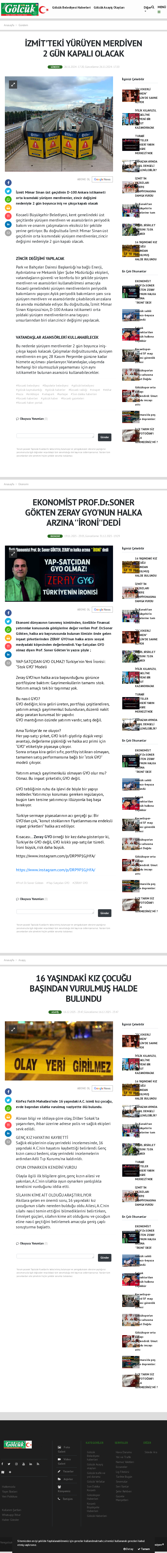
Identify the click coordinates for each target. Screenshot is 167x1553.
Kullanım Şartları (11, 1510)
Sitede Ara (151, 1452)
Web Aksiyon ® (155, 1544)
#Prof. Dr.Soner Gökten (29, 883)
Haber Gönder (10, 1520)
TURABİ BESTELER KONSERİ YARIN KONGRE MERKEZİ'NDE (144, 144)
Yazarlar (67, 1471)
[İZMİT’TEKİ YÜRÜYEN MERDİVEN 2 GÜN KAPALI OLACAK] (59, 123)
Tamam (145, 1549)
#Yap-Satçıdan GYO (57, 883)
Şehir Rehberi (124, 1491)
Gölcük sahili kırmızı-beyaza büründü (144, 315)
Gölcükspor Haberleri (93, 1497)
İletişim (67, 1499)
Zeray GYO (43, 836)
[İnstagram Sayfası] (18, 1464)
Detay (129, 1549)
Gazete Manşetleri (122, 1498)
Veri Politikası (9, 1496)
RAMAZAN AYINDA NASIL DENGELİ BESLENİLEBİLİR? (146, 166)
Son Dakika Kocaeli (93, 1488)
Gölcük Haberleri (97, 1516)
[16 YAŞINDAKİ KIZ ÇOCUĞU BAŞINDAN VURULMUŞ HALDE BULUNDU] (59, 1051)
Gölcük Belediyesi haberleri (71, 7)
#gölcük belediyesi (82, 385)
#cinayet (95, 390)
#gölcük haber (49, 398)
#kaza (19, 394)
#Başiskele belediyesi (55, 385)
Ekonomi (24, 484)
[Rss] (39, 1464)
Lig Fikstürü (122, 1472)
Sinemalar (122, 1481)
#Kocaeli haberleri (27, 398)
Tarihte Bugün (124, 1476)
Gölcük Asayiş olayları (109, 7)
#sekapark (48, 394)
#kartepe (62, 394)
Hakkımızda (8, 1486)
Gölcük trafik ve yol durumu (96, 1474)
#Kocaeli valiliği (78, 390)
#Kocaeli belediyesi (27, 385)
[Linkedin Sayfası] (32, 1464)
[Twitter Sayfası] (11, 1464)
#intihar (107, 390)
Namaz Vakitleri (125, 1462)
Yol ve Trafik (123, 1457)
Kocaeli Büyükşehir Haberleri (93, 1507)
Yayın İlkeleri (9, 1491)
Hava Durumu (124, 1452)
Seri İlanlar (122, 1486)
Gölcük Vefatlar (96, 1481)
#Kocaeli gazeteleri (72, 398)
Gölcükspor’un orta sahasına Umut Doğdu (144, 375)
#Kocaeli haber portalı (29, 402)
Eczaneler (121, 1467)
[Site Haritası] (4, 1472)
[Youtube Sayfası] (25, 1464)
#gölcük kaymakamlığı (29, 390)
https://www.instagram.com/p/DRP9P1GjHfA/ (55, 869)
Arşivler (68, 1479)
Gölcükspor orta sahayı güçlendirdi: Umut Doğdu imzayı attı (146, 395)
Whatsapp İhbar (11, 1515)
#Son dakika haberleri (84, 394)
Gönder (104, 437)
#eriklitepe (32, 394)
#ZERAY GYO (80, 883)
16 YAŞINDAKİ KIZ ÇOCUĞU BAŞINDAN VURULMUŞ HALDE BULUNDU (146, 250)
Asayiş (22, 960)
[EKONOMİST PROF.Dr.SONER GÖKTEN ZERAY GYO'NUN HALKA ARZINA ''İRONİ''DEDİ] (59, 573)
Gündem (23, 25)
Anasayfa (9, 25)
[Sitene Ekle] (11, 1472)
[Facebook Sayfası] (3, 1464)
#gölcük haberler (55, 390)
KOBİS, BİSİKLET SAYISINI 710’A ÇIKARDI (145, 229)
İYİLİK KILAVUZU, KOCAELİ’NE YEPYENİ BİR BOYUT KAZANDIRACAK (145, 119)
